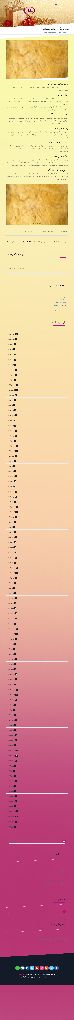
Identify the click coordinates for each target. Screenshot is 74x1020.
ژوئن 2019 (11, 766)
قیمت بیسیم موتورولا (60, 310)
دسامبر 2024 (11, 430)
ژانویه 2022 (11, 608)
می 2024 (10, 466)
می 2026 (10, 349)
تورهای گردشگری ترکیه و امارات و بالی (19, 241)
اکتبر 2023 (11, 502)
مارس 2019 (11, 781)
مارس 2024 (11, 476)
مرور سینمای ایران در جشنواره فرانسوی (54, 241)
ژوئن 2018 (11, 826)
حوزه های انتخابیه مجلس (59, 305)
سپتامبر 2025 (12, 385)
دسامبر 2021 (11, 613)
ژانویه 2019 (11, 791)
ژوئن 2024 (11, 461)
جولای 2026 (11, 339)
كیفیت (9, 268)
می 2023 (10, 527)
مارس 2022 (11, 598)
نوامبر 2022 (11, 557)
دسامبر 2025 (11, 370)
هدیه (9, 264)
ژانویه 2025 (11, 425)
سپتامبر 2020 (12, 689)
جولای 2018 (11, 821)
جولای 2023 (11, 517)
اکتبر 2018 (11, 806)
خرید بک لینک (62, 297)
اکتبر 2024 (11, 441)
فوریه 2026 (11, 359)
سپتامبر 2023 (12, 507)
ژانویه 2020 (11, 730)
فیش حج (64, 308)
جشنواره (16, 264)
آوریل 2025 (11, 410)
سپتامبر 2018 (12, 811)
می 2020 (10, 710)
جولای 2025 (11, 395)
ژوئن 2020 (11, 705)
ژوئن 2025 (11, 400)
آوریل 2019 (11, 776)
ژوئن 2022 (11, 583)
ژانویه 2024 (11, 486)
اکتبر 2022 (11, 562)
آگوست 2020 (11, 694)
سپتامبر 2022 (12, 568)
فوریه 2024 (11, 481)
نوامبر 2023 (11, 496)
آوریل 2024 (11, 471)
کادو (12, 264)
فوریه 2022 (11, 603)
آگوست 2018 (11, 816)
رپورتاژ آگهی (63, 299)
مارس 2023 (11, 537)
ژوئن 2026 (11, 344)
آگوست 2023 (11, 512)
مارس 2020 (11, 720)
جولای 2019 (11, 760)
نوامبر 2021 (11, 618)
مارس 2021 (11, 659)
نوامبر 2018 (11, 801)
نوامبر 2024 (11, 436)
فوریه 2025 (11, 420)
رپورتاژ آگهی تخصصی (60, 302)
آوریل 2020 (11, 715)
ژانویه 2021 (11, 669)
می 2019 (10, 771)
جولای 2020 (11, 700)
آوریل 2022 (11, 593)
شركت (17, 268)
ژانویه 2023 (11, 547)
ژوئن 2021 (11, 644)
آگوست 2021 (11, 634)
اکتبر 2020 (11, 684)
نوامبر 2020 (11, 679)
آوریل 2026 (11, 354)
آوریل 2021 (11, 654)
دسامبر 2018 (11, 796)
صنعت (13, 268)
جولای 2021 (11, 639)
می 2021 (10, 649)
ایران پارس (65, 173)
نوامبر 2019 (11, 740)
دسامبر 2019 (11, 735)
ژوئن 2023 (11, 522)
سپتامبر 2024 (12, 446)
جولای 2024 (11, 456)
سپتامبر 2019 (12, 750)
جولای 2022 (11, 578)
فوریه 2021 (11, 664)
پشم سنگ (55, 101)
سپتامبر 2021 (12, 628)
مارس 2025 (11, 415)
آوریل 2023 (11, 532)
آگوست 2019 (11, 755)
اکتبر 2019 (11, 745)
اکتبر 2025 (11, 380)
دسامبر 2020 (11, 674)
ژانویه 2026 (11, 364)
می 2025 (10, 405)
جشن (59, 32)
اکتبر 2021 (11, 623)
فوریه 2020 (11, 725)
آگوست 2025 (11, 390)
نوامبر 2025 (11, 375)
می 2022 (10, 588)
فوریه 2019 (11, 786)
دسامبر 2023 (11, 491)
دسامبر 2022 (11, 552)
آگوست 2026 (11, 334)
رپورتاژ (22, 268)
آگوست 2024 (11, 451)
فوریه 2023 (11, 542)
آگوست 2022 (11, 573)
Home (64, 32)
